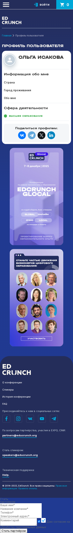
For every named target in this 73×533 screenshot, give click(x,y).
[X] (41, 135)
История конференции (16, 396)
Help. (5, 474)
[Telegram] (32, 135)
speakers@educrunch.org (20, 455)
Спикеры (8, 389)
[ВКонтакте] (22, 135)
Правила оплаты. (28, 488)
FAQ (4, 403)
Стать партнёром (14, 530)
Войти (44, 4)
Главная (6, 35)
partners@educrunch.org (19, 435)
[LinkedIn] (51, 135)
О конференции (12, 382)
